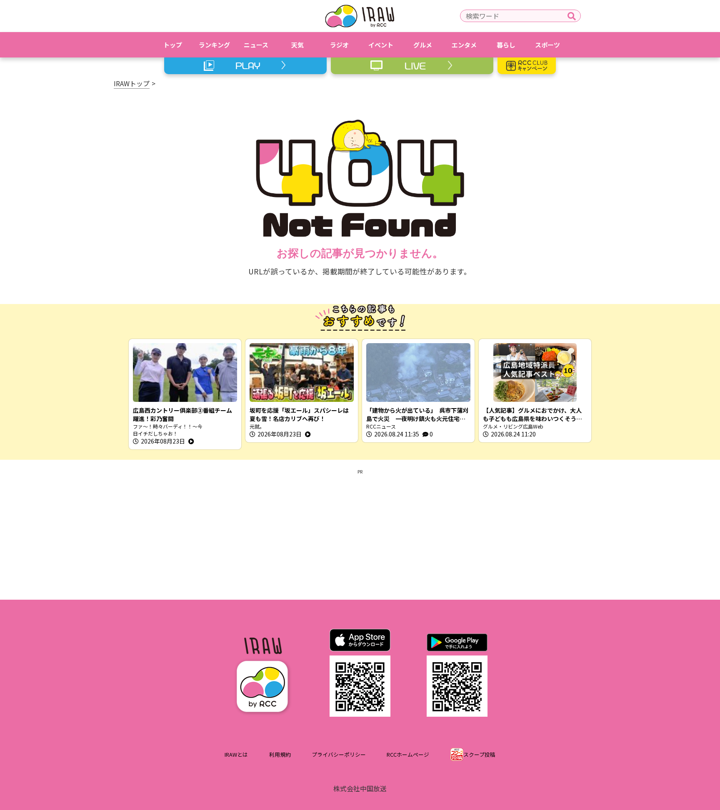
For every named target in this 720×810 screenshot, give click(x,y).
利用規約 (280, 754)
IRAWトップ (132, 83)
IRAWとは (236, 754)
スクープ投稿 (479, 754)
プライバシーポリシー (339, 754)
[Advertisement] (360, 533)
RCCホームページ (408, 754)
